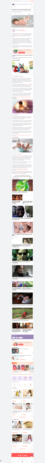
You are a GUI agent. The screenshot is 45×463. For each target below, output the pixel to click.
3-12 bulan (20, 4)
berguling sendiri (19, 34)
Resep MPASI (30, 4)
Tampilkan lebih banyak (22, 417)
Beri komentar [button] (21, 344)
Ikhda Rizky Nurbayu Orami (23, 30)
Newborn (16, 4)
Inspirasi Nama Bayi (25, 4)
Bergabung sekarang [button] (21, 52)
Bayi (13, 4)
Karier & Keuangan (15, 432)
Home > (13, 6)
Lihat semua (31, 363)
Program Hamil (25, 432)
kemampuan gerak (19, 173)
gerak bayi (24, 127)
